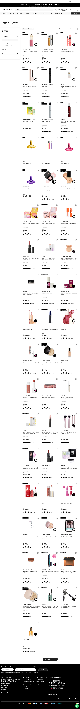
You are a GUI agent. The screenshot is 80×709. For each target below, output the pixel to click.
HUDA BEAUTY (45, 186)
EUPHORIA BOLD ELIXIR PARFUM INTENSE (30, 188)
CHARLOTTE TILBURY (66, 256)
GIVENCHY (63, 119)
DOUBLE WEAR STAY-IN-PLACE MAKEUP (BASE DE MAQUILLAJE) (69, 363)
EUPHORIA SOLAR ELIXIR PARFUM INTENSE (30, 156)
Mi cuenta (72, 9)
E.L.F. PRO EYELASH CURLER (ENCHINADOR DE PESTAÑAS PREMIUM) (68, 607)
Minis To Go (14, 16)
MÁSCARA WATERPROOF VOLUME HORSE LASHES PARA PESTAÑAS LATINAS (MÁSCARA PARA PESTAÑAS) (50, 433)
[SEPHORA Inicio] (7, 10)
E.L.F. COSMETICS (27, 395)
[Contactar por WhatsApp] (77, 706)
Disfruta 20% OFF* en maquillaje (30, 4)
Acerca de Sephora (40, 679)
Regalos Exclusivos (5, 691)
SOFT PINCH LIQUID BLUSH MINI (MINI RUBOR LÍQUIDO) (30, 52)
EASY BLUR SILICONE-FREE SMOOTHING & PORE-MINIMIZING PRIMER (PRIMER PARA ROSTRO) (31, 468)
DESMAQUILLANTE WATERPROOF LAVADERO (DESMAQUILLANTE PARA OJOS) (68, 398)
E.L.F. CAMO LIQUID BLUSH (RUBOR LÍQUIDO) (30, 397)
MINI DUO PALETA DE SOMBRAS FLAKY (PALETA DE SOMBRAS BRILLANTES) (31, 294)
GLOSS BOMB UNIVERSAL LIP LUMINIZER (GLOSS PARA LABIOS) (69, 329)
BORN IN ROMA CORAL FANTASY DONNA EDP (68, 51)
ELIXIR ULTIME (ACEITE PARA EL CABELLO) (30, 641)
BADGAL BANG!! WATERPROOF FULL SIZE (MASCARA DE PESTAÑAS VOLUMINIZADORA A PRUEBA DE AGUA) (50, 572)
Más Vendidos (4, 687)
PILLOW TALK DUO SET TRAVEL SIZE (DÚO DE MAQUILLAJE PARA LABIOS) (30, 329)
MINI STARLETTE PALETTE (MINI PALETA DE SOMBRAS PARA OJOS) (49, 398)
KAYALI (62, 84)
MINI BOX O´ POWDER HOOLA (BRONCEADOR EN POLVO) (69, 294)
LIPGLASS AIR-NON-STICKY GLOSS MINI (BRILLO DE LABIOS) (50, 503)
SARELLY (25, 291)
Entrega (25, 686)
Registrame (43, 669)
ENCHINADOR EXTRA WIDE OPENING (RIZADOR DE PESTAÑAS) (31, 537)
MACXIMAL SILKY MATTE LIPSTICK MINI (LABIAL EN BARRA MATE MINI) (31, 259)
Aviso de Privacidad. (36, 672)
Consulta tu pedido (27, 679)
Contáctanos (26, 690)
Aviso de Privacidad (40, 681)
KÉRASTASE (26, 639)
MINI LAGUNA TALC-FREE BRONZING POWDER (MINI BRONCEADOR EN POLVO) (68, 572)
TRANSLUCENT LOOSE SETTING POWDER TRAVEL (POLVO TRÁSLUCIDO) (50, 363)
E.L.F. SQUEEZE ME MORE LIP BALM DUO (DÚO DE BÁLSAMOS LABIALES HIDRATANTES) (69, 503)
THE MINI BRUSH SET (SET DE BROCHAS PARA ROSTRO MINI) (68, 537)
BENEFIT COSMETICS (28, 221)
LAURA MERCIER (46, 360)
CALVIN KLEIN (26, 154)
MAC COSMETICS (27, 256)
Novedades (3, 689)
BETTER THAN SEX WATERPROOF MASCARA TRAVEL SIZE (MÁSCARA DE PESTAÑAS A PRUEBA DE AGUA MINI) (50, 607)
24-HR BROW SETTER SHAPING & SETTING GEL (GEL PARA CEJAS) (31, 363)
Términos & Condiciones (28, 681)
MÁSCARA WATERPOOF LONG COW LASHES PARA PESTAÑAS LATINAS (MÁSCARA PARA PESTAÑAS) (50, 329)
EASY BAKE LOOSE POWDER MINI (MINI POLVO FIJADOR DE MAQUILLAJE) (50, 189)
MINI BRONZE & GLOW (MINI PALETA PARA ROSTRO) (30, 572)
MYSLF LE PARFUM (45, 86)
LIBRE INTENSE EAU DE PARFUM (47, 51)
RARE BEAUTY (26, 49)
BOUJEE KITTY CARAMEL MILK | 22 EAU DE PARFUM (68, 87)
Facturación (25, 688)
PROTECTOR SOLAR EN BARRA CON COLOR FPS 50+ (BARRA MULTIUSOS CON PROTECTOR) (31, 433)
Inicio (3, 16)
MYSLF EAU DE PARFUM (46, 121)
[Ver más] (31, 47)
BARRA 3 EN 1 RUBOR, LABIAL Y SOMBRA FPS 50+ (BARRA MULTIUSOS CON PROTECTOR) (50, 259)
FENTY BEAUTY (64, 326)
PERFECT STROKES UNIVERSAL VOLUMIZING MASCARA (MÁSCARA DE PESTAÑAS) (30, 87)
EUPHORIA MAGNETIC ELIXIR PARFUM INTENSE (69, 156)
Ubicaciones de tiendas (28, 684)
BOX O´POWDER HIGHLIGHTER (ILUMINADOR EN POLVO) (50, 224)
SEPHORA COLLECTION (66, 534)
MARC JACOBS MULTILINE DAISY (28, 121)
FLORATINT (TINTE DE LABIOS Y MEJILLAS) (30, 502)
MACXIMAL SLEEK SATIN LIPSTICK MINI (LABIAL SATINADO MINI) (50, 468)
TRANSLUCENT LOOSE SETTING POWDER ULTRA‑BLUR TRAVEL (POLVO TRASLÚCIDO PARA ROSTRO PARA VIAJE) (31, 607)
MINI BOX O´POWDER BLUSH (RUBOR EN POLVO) (31, 223)
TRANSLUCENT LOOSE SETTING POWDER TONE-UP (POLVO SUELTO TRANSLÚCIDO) (50, 537)
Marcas (75, 13)
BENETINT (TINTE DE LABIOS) (47, 293)
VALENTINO (64, 49)
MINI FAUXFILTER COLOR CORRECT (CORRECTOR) (68, 223)
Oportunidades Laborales (41, 683)
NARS (62, 569)
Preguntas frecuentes (28, 683)
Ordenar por (62, 28)
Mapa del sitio (39, 684)
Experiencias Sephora (6, 692)
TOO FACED (63, 186)
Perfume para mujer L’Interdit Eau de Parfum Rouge (68, 122)
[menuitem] (4, 13)
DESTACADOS (8, 16)
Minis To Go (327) (8, 45)
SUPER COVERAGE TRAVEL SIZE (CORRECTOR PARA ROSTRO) (69, 189)
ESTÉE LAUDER (64, 360)
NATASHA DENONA (46, 395)
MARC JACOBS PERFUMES (29, 119)
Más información (66, 1)
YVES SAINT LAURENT (47, 49)
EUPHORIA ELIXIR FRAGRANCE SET (47, 156)
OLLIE (43, 256)
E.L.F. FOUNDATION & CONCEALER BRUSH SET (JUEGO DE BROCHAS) (68, 433)
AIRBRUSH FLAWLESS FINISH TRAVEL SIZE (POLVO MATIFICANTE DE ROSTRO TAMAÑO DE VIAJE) (69, 259)
